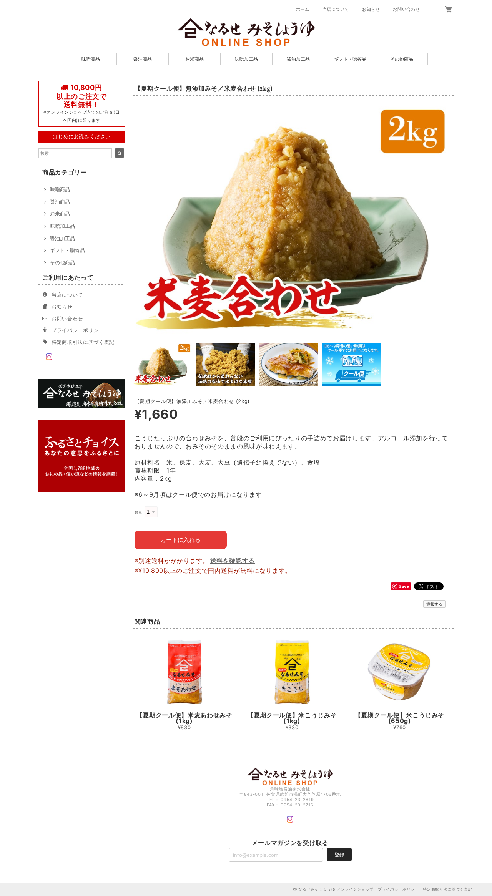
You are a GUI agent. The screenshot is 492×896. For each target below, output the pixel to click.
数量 (139, 512)
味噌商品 (90, 59)
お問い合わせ (406, 9)
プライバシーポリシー (78, 330)
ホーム (302, 9)
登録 (339, 854)
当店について (335, 9)
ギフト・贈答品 (350, 59)
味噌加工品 (246, 59)
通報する (434, 604)
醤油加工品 (298, 59)
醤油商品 (142, 59)
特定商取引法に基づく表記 (83, 342)
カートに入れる (180, 539)
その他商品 (401, 59)
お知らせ (371, 9)
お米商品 (194, 59)
